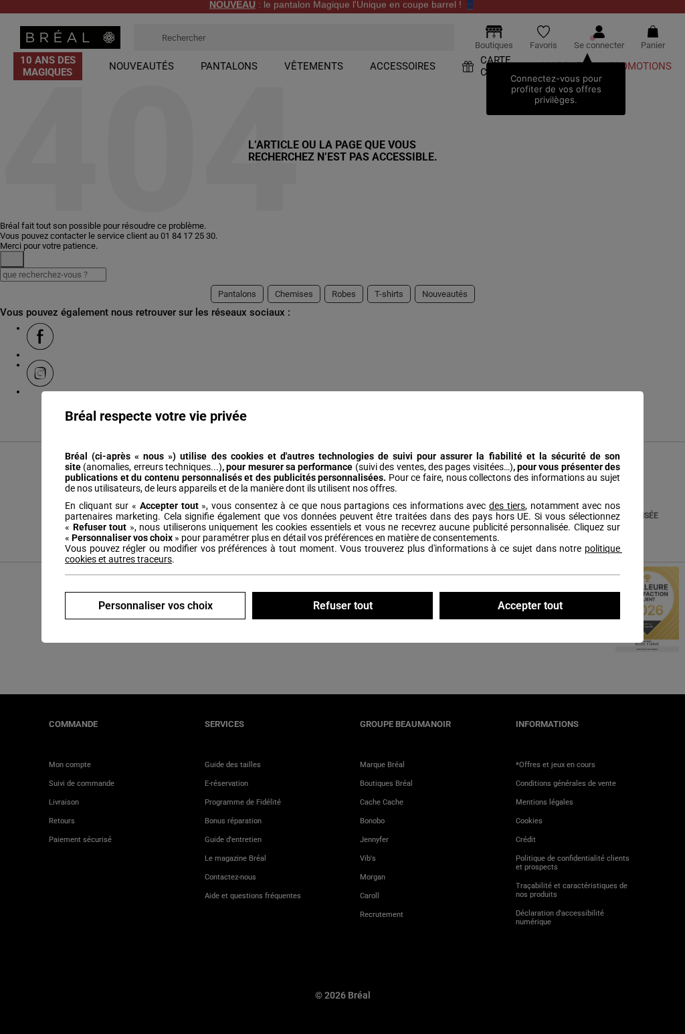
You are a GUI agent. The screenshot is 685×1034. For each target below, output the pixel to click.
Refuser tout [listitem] (343, 605)
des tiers (507, 505)
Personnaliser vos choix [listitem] (155, 605)
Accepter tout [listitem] (530, 605)
